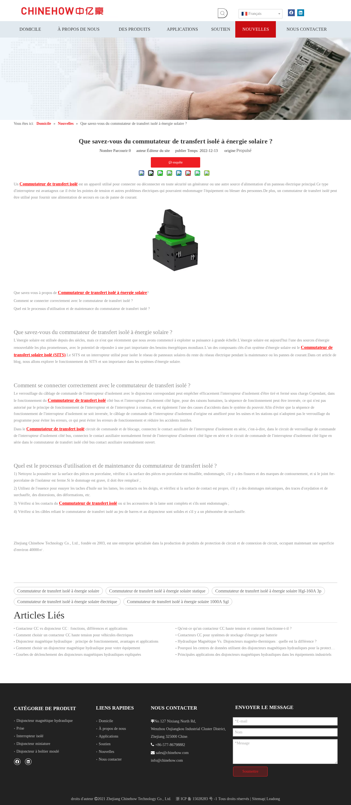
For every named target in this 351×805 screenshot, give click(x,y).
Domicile (106, 721)
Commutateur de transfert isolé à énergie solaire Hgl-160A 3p (268, 591)
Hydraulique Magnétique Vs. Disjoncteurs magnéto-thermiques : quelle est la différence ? (247, 641)
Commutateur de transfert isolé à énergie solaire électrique (67, 601)
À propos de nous (112, 729)
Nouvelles (106, 752)
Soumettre (250, 771)
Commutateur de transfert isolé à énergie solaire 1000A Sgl (178, 601)
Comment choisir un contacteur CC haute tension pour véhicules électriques (74, 635)
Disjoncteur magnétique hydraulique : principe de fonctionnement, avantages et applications (87, 641)
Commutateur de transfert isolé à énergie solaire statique (157, 591)
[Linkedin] (300, 12)
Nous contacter (110, 759)
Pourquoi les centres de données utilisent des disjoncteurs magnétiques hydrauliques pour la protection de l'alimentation (256, 648)
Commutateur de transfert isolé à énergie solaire (58, 591)
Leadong (273, 799)
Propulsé (243, 150)
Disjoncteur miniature (33, 744)
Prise (20, 728)
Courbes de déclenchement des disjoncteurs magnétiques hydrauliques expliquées (78, 655)
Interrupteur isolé (29, 736)
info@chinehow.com (167, 760)
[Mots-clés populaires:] (223, 13)
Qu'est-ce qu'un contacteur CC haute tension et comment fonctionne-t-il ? (234, 628)
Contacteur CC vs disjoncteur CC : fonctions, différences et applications (71, 628)
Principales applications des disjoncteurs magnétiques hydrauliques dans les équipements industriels (254, 655)
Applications (108, 736)
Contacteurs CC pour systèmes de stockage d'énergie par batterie (227, 635)
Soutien (105, 744)
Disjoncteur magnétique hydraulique (44, 721)
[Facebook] (291, 12)
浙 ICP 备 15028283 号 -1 (196, 799)
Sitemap (258, 799)
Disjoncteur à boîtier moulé (37, 751)
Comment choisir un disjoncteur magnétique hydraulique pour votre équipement (78, 648)
